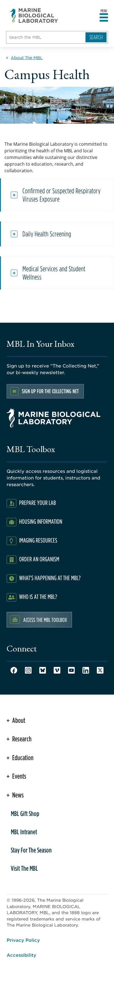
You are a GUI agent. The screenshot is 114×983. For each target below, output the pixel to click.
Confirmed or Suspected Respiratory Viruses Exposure (61, 195)
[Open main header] (104, 17)
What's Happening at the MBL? (50, 577)
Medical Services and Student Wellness (53, 273)
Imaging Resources (38, 540)
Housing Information (40, 521)
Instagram (28, 670)
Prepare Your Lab (37, 502)
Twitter (100, 670)
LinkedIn (85, 670)
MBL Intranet (24, 832)
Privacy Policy (23, 940)
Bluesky (42, 670)
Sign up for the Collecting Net (50, 391)
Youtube (71, 670)
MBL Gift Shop (25, 813)
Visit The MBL (24, 868)
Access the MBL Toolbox (45, 619)
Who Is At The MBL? (38, 596)
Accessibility (21, 955)
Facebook (14, 670)
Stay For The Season (31, 850)
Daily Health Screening (46, 234)
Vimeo (57, 670)
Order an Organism (39, 559)
